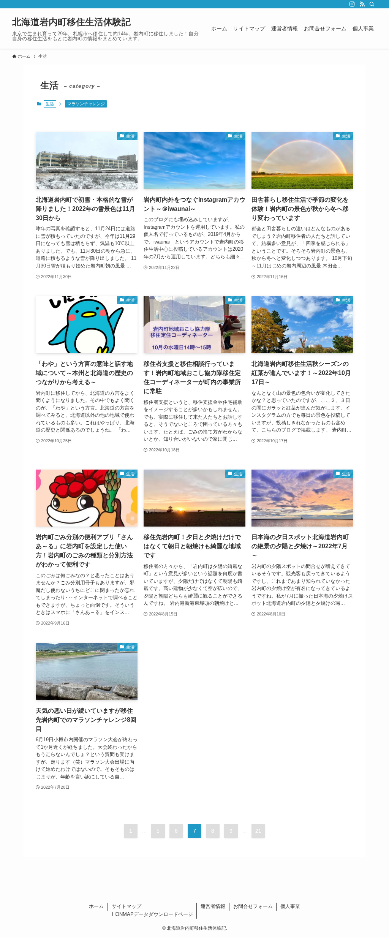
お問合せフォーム (253, 906)
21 (258, 831)
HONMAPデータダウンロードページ (152, 914)
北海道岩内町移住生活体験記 (71, 22)
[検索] (372, 4)
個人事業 (290, 906)
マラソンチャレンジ (86, 103)
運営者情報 (213, 906)
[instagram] (352, 4)
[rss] (362, 4)
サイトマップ (126, 906)
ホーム (96, 906)
